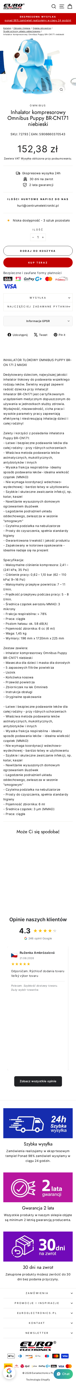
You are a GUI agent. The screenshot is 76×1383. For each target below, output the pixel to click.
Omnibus (38, 105)
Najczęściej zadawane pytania (38, 306)
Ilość (38, 229)
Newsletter (37, 1332)
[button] (63, 1374)
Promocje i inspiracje (37, 1303)
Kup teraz (38, 262)
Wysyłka (26, 158)
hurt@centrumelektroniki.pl (38, 205)
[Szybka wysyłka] (38, 1123)
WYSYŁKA (38, 297)
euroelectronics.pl (37, 1313)
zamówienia (37, 1293)
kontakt (37, 1323)
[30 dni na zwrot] (38, 1247)
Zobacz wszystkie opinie (38, 1081)
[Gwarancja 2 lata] (38, 1187)
